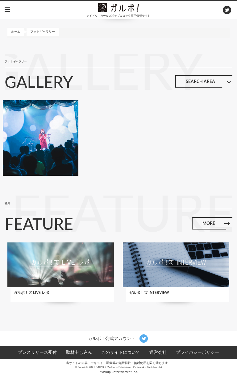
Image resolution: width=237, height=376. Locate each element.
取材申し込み (79, 352)
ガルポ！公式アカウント (112, 338)
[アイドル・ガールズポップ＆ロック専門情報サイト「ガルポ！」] (118, 7)
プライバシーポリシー (197, 352)
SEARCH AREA (200, 82)
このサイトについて (120, 352)
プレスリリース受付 (37, 352)
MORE (208, 223)
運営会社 (158, 352)
